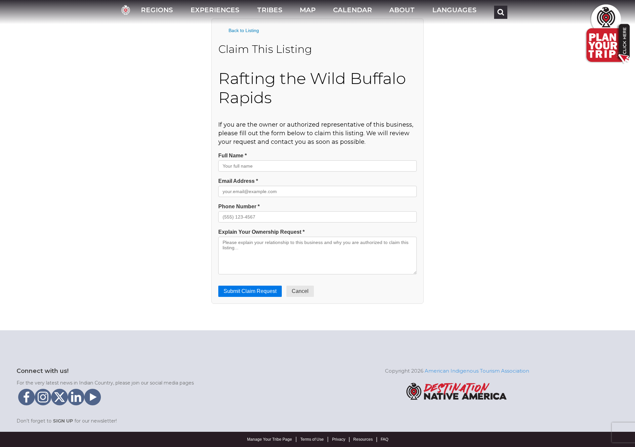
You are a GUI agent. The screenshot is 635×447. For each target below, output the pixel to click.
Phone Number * (239, 206)
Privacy (338, 439)
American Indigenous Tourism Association (477, 371)
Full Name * (232, 155)
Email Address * (238, 181)
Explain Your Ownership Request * (261, 232)
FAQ (384, 439)
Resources (363, 439)
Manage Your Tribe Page (269, 439)
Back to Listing (244, 30)
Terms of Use (312, 439)
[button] (157, 12)
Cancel (300, 291)
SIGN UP (63, 421)
